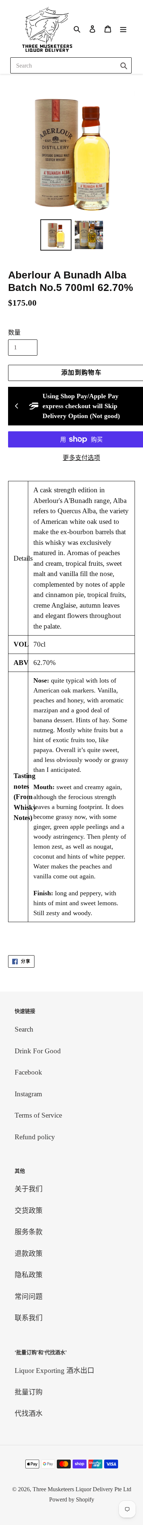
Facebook (28, 1072)
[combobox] (71, 65)
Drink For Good (38, 1051)
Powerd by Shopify (71, 1499)
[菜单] (123, 28)
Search (24, 1029)
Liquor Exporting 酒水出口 (54, 1370)
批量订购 (29, 1392)
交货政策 (29, 1211)
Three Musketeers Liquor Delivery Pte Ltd (82, 1489)
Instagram (28, 1094)
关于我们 (29, 1189)
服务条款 (29, 1232)
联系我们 (29, 1318)
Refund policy (35, 1137)
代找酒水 (29, 1413)
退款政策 (29, 1254)
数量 (14, 332)
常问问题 (29, 1297)
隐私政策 (29, 1275)
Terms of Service (38, 1115)
